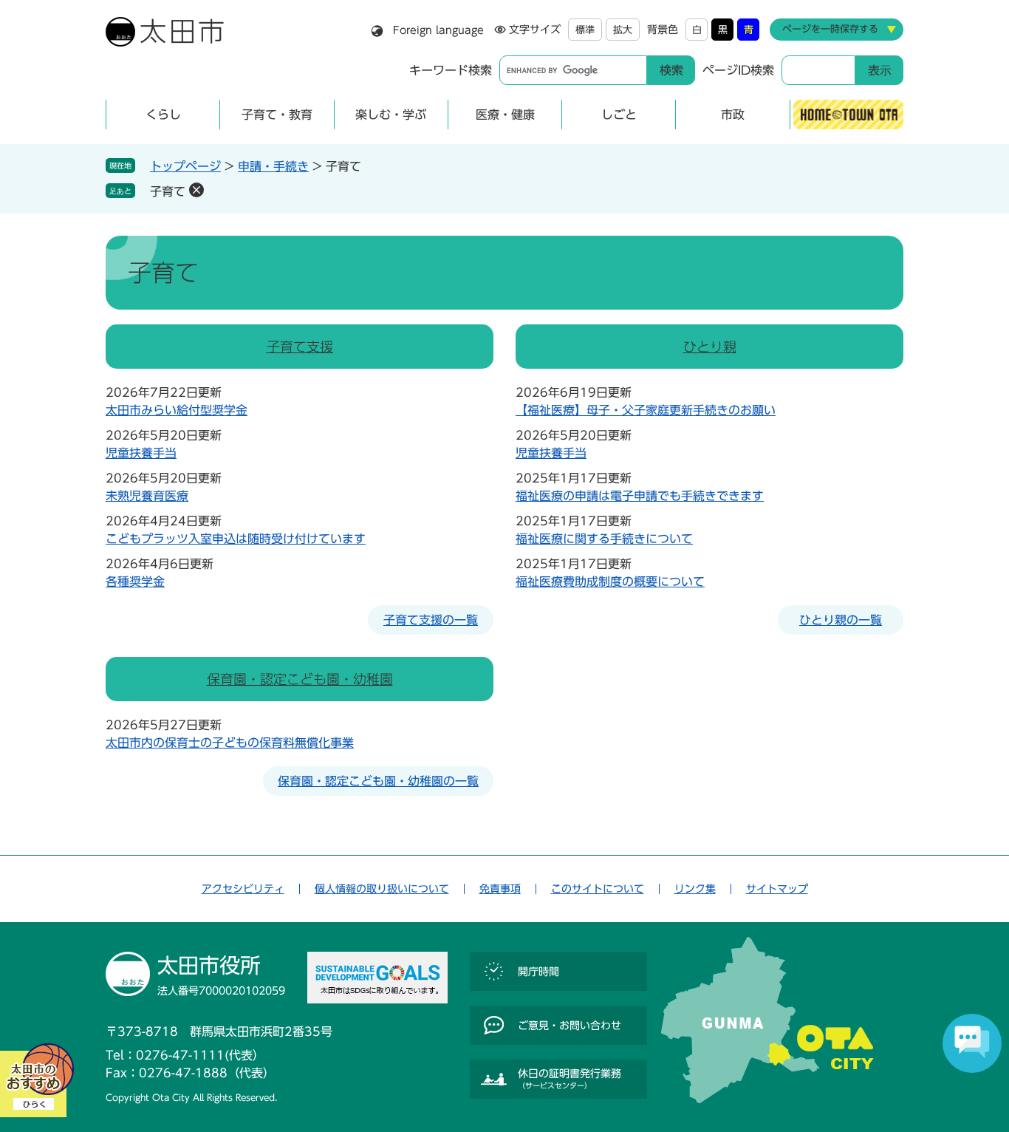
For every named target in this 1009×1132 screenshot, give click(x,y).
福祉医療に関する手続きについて (604, 539)
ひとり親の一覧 (840, 620)
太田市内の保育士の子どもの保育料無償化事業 (230, 743)
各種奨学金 (135, 581)
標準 (585, 30)
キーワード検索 (450, 70)
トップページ (185, 166)
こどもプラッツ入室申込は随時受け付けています (236, 539)
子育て (167, 191)
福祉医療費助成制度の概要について (610, 581)
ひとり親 (709, 346)
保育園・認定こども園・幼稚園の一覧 (378, 781)
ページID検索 (738, 70)
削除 (196, 190)
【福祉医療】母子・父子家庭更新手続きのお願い (646, 410)
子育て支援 (300, 346)
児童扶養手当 (141, 453)
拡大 (622, 30)
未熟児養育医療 (147, 496)
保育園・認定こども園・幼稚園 (300, 679)
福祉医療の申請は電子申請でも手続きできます (640, 496)
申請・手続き (273, 166)
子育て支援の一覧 (430, 620)
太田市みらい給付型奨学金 (176, 410)
